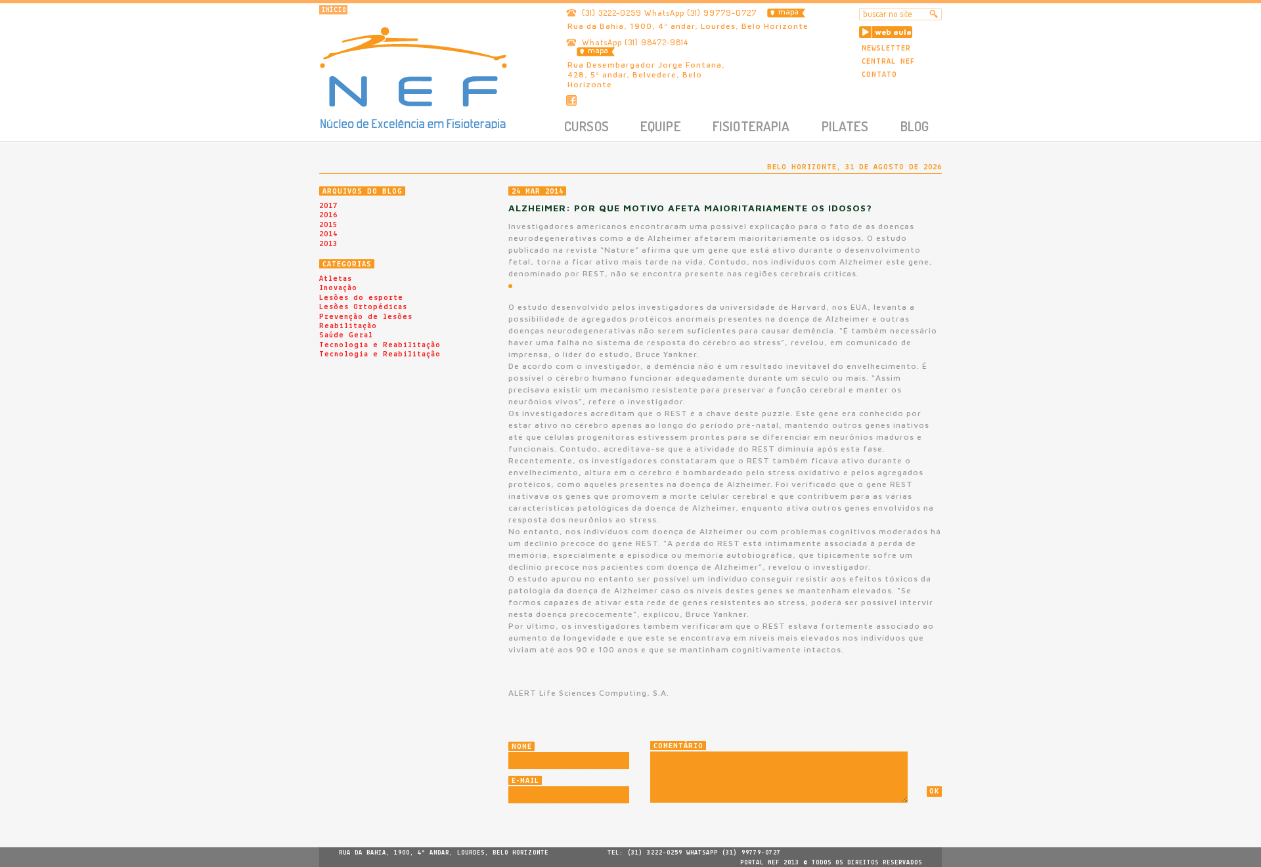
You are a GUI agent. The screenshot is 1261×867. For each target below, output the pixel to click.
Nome (522, 747)
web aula (893, 32)
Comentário (678, 746)
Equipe (660, 126)
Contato (879, 75)
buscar (933, 14)
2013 (328, 244)
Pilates (845, 126)
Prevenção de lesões (365, 317)
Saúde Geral (346, 335)
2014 (328, 234)
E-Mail (525, 781)
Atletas (335, 279)
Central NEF (888, 62)
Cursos (586, 126)
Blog (914, 126)
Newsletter (886, 49)
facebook (571, 100)
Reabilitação (348, 326)
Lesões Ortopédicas (363, 307)
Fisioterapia (751, 126)
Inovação (338, 288)
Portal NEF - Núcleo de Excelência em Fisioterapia (413, 77)
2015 (328, 225)
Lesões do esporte (361, 298)
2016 (328, 215)
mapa (788, 12)
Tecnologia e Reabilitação (380, 345)
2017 (328, 206)
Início (334, 10)
